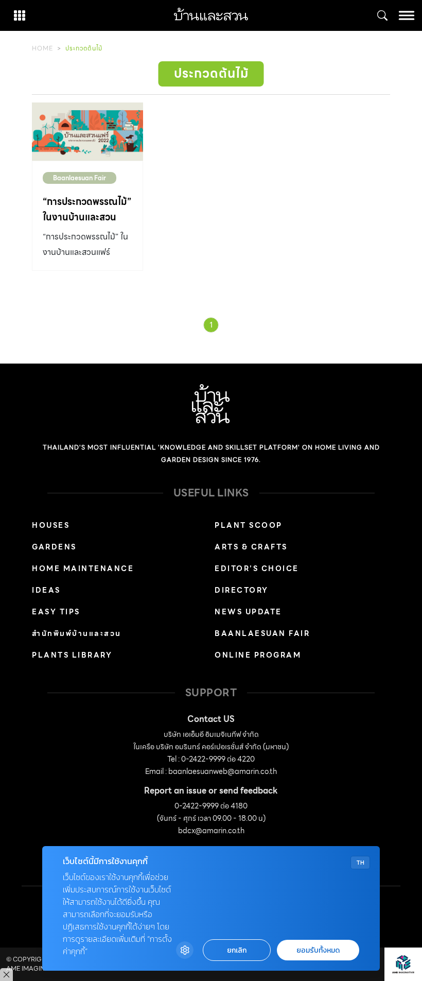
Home (42, 48)
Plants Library (72, 655)
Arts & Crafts (251, 547)
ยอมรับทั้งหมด (318, 950)
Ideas (46, 590)
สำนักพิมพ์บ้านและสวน (76, 633)
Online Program (258, 655)
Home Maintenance (83, 568)
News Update (248, 611)
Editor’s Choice (257, 568)
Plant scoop (249, 525)
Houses (50, 525)
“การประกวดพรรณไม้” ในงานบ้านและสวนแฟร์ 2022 (87, 217)
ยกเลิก (237, 950)
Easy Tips (56, 611)
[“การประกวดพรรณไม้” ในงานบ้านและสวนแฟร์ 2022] (87, 131)
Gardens (54, 547)
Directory (242, 590)
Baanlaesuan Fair (79, 178)
